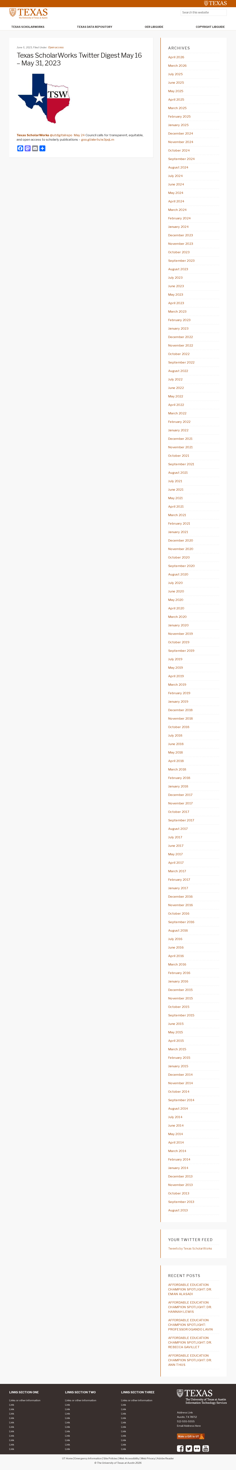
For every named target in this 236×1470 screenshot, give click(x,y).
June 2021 (175, 489)
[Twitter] (189, 1451)
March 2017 (177, 871)
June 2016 (176, 947)
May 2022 (175, 396)
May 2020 (175, 600)
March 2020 (177, 617)
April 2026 (176, 57)
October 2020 (179, 557)
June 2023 (176, 286)
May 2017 (175, 854)
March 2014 (177, 1151)
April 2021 (176, 506)
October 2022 (179, 354)
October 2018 (178, 727)
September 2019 (181, 651)
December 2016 (180, 896)
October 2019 (178, 642)
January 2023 (178, 328)
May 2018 (175, 752)
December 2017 (180, 795)
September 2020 (181, 566)
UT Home (67, 1458)
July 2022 (175, 379)
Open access (56, 47)
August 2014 (178, 1108)
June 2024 (176, 184)
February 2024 (179, 218)
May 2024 (176, 193)
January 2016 (178, 981)
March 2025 (177, 108)
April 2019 (176, 676)
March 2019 (177, 684)
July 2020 (175, 583)
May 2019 (175, 667)
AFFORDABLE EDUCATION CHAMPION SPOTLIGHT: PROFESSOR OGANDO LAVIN (190, 1324)
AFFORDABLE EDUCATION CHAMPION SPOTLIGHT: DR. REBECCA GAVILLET (190, 1342)
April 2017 (176, 862)
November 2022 (180, 345)
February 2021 (179, 523)
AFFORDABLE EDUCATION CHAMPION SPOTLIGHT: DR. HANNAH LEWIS (190, 1307)
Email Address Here (189, 1425)
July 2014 (175, 1117)
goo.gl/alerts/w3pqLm (97, 139)
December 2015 (180, 990)
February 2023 (179, 320)
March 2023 (177, 311)
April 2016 (176, 956)
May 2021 (175, 498)
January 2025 (178, 125)
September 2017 (181, 820)
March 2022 (177, 413)
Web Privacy (148, 1458)
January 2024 (178, 227)
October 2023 (179, 252)
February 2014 (179, 1159)
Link (11, 1404)
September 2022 (181, 362)
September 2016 (181, 922)
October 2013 (178, 1193)
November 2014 (180, 1083)
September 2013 (181, 1202)
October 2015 (178, 1007)
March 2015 (177, 1049)
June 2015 (176, 1024)
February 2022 (179, 422)
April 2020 (176, 608)
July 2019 (175, 659)
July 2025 (175, 74)
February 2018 (179, 778)
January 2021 (178, 532)
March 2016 (177, 964)
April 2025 (176, 99)
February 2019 (179, 693)
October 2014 (179, 1091)
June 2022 (176, 388)
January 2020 (178, 625)
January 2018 (178, 786)
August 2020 (178, 574)
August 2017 (178, 829)
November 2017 (180, 803)
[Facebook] (180, 1451)
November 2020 (180, 549)
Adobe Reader (165, 1458)
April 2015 (176, 1041)
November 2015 (180, 998)
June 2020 (176, 591)
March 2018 (177, 769)
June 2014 (176, 1125)
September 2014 (181, 1100)
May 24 (79, 135)
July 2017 (175, 837)
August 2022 (178, 371)
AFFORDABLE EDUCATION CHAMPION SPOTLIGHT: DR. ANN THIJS (190, 1360)
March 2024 (177, 210)
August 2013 (178, 1210)
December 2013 (180, 1176)
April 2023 (176, 303)
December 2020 (180, 540)
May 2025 (175, 91)
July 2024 (175, 176)
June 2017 (175, 846)
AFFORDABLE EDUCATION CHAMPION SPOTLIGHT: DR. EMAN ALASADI (190, 1289)
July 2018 (175, 735)
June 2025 (176, 82)
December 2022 (180, 337)
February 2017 (179, 879)
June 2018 (176, 744)
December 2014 (180, 1074)
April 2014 (176, 1142)
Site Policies (110, 1458)
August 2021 (178, 472)
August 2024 (178, 167)
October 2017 (178, 812)
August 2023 (178, 269)
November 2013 (180, 1185)
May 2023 (175, 294)
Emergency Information (88, 1458)
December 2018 (180, 710)
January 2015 (178, 1066)
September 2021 (181, 464)
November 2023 (180, 244)
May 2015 (175, 1032)
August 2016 (178, 930)
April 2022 (176, 405)
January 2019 (178, 701)
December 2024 (180, 133)
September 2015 (181, 1015)
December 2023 (180, 235)
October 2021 (178, 455)
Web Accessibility (129, 1458)
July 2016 (175, 939)
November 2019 (180, 634)
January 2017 (178, 888)
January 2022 (178, 430)
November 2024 (180, 142)
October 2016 (178, 913)
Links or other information (24, 1400)
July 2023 (175, 277)
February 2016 (179, 973)
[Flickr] (197, 1451)
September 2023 (181, 260)
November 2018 (180, 718)
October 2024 (179, 150)
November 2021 (180, 447)
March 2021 (177, 515)
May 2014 (175, 1134)
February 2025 (179, 116)
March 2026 (177, 65)
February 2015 (179, 1058)
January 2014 (178, 1168)
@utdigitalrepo (45, 135)
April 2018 (176, 761)
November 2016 (180, 905)
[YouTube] (205, 1451)
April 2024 (176, 201)
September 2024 (181, 159)
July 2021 (175, 481)
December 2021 (180, 439)
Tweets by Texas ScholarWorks (190, 1248)
